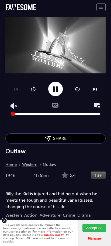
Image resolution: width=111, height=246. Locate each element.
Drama (84, 215)
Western (29, 164)
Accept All (94, 228)
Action (30, 215)
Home (11, 164)
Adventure (50, 215)
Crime (69, 215)
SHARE (59, 138)
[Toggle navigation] (101, 7)
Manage (94, 238)
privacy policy (54, 235)
